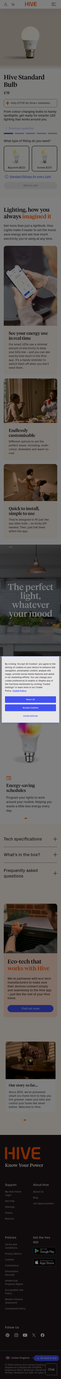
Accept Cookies (30, 708)
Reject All (30, 699)
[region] (31, 689)
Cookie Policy (19, 690)
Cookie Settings (30, 716)
